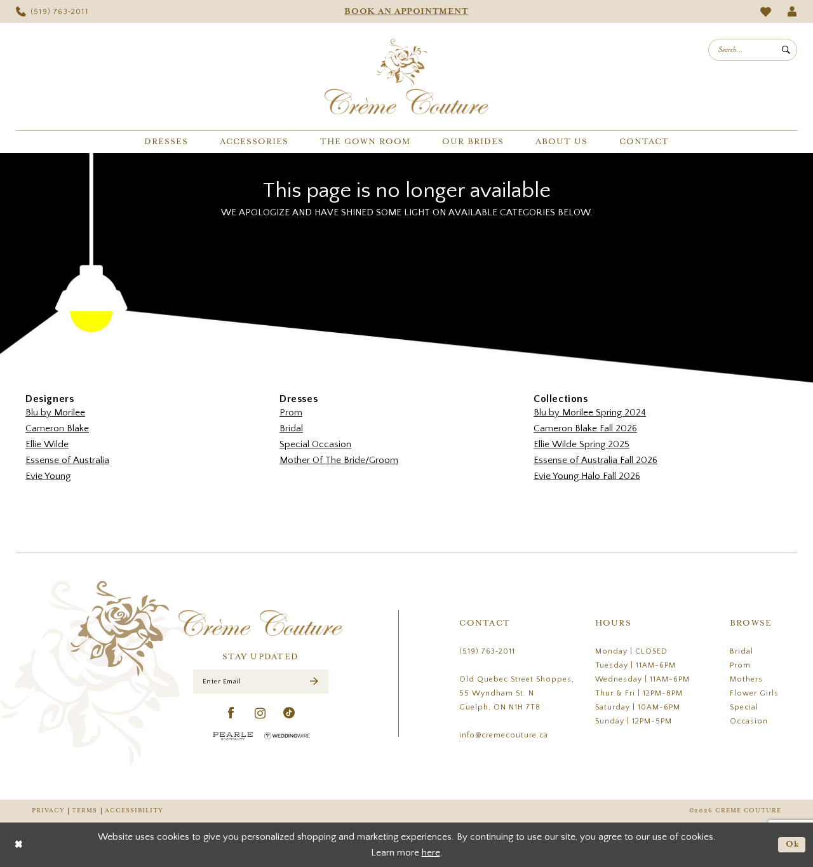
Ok (793, 844)
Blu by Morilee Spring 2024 (590, 412)
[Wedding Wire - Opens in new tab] (287, 735)
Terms (84, 810)
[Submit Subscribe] (314, 682)
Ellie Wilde (47, 444)
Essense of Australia (67, 460)
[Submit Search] (786, 50)
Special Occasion (315, 444)
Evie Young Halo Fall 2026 (587, 476)
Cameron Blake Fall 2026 (585, 428)
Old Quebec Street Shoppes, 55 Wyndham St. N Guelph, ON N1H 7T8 (516, 693)
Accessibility (134, 810)
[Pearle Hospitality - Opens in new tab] (233, 735)
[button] (792, 11)
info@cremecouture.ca (503, 735)
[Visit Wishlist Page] (766, 11)
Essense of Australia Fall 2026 (595, 460)
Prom (290, 412)
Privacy (48, 810)
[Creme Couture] (406, 76)
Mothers (746, 679)
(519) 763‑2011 (487, 651)
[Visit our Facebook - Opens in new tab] (231, 713)
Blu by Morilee (55, 412)
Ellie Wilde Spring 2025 (581, 444)
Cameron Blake (57, 428)
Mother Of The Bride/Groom (338, 460)
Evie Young (48, 476)
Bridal (291, 428)
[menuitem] (52, 11)
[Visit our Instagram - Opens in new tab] (260, 713)
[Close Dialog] (19, 845)
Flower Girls (754, 693)
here (431, 852)
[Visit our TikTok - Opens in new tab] (289, 713)
